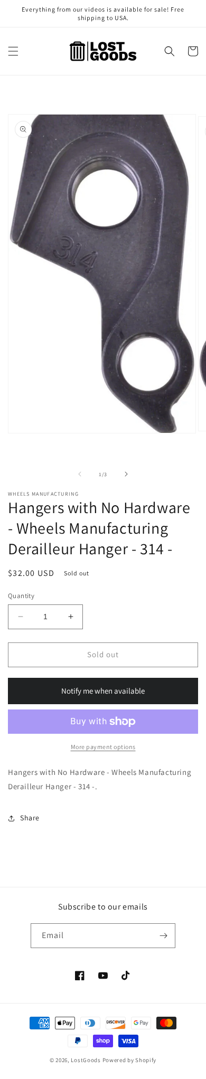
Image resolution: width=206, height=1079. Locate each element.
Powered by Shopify (129, 1060)
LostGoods (85, 1060)
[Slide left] (79, 474)
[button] (13, 51)
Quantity (21, 595)
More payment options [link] (103, 747)
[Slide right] (126, 474)
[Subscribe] (163, 935)
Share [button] (30, 817)
